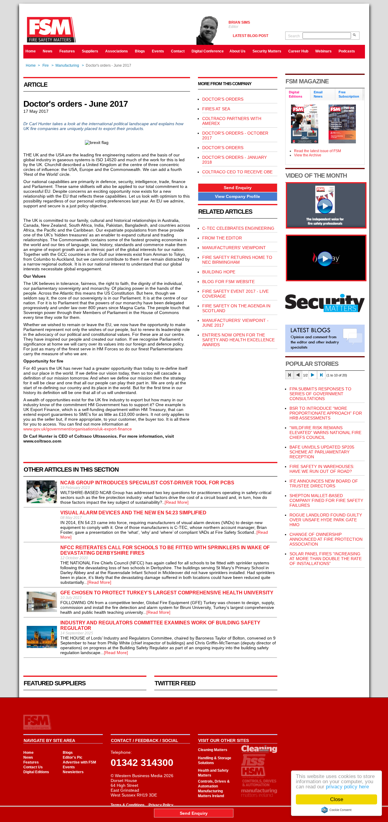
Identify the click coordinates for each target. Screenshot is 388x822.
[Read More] (177, 502)
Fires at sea (216, 108)
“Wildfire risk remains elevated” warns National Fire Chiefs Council (325, 432)
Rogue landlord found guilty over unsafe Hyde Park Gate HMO (325, 520)
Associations (116, 51)
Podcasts (347, 51)
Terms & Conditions (128, 805)
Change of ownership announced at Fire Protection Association (326, 539)
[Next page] (313, 375)
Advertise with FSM (79, 762)
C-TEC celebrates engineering (238, 228)
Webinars (323, 51)
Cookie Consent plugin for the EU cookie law (336, 810)
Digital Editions (36, 772)
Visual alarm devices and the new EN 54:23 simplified (133, 512)
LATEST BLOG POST (250, 36)
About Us (237, 51)
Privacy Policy (161, 805)
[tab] (298, 95)
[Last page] (321, 375)
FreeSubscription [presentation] (349, 94)
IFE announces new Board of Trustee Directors (323, 483)
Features (67, 51)
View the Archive (307, 155)
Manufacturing (67, 65)
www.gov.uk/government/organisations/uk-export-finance (77, 428)
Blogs (140, 51)
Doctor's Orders (222, 147)
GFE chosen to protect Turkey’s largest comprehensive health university (166, 592)
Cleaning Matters (212, 750)
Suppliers (90, 51)
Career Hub (298, 51)
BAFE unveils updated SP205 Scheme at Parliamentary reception (321, 452)
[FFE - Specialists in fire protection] (326, 279)
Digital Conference (208, 51)
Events (158, 51)
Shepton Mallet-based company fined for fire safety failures (326, 500)
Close (336, 799)
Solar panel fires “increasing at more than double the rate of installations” (325, 558)
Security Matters (267, 51)
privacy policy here (347, 787)
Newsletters (73, 772)
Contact (178, 51)
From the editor (222, 238)
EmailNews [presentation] (318, 94)
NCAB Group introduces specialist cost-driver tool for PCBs (147, 482)
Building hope (218, 271)
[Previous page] (298, 375)
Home (30, 51)
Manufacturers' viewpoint (234, 247)
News (47, 51)
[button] (237, 187)
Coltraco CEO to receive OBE (237, 171)
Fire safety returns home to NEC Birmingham (237, 260)
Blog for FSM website (228, 281)
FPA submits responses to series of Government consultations (320, 393)
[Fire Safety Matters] (326, 227)
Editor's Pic (72, 757)
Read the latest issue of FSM (317, 151)
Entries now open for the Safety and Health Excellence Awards (238, 339)
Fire (45, 65)
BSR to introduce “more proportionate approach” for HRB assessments (325, 413)
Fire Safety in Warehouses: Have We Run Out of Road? (321, 469)
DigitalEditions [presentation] (295, 94)
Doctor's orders (222, 99)
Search (294, 36)
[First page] (289, 375)
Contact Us (33, 767)
